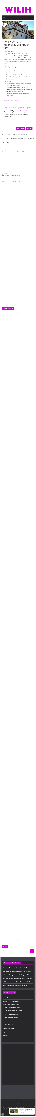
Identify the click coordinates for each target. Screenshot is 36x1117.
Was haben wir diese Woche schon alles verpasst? (17, 971)
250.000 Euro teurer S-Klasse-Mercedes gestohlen (17, 982)
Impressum (6, 1032)
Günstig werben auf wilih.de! (11, 1001)
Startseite (5, 998)
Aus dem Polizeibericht (9, 1028)
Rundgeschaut (9, 1024)
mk (12, 51)
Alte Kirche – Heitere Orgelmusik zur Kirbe (15, 985)
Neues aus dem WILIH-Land (11, 1004)
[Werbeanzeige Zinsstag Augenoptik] (11, 175)
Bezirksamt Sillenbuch (13, 100)
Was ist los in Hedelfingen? (12, 1007)
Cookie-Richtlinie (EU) (9, 1039)
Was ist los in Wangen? (11, 1017)
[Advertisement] (18, 1065)
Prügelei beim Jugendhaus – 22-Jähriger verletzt (16, 975)
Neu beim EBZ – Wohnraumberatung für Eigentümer (18, 978)
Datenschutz (6, 1035)
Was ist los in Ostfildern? (12, 1021)
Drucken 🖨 (20, 128)
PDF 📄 (29, 128)
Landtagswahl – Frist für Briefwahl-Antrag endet (15, 134)
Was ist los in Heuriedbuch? (12, 1014)
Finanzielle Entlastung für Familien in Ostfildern (16, 968)
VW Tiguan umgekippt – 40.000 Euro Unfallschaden (19, 138)
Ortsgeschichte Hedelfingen (14, 1010)
